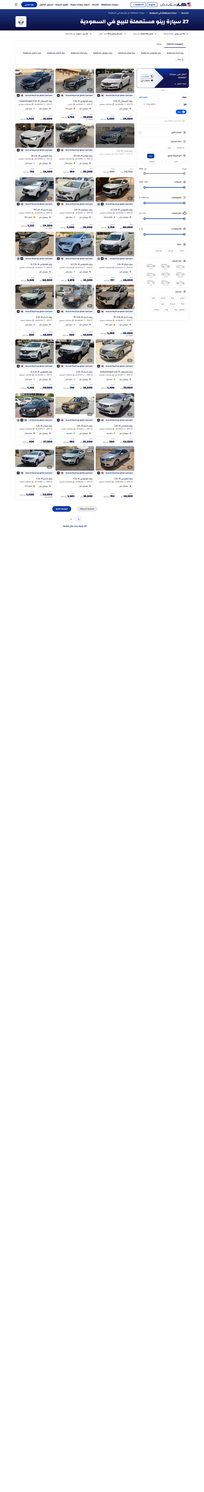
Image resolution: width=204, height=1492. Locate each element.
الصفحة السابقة (87, 509)
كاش (176, 161)
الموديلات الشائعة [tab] (175, 44)
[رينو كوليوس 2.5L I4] (74, 95)
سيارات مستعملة (109, 4)
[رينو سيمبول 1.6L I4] (74, 204)
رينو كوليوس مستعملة (151, 53)
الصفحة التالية (62, 509)
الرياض (182, 298)
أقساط (95, 4)
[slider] (184, 173)
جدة (172, 298)
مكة (182, 303)
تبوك (166, 309)
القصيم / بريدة (179, 309)
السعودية (139, 4)
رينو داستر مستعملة (175, 53)
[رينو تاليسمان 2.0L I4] (115, 95)
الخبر (153, 298)
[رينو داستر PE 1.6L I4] (34, 204)
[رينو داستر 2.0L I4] (34, 311)
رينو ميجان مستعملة (126, 53)
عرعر (162, 303)
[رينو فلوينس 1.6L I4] (115, 419)
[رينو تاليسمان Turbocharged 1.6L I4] (115, 365)
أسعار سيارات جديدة (80, 4)
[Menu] (16, 4)
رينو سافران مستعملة (32, 53)
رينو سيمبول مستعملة (102, 53)
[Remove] (183, 112)
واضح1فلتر (143, 97)
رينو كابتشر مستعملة (56, 53)
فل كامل (158, 250)
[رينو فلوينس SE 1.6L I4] (34, 149)
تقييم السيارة (61, 4)
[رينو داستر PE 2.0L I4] (115, 311)
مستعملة (180, 147)
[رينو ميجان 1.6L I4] (115, 149)
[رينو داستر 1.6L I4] (74, 419)
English (152, 4)
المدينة (172, 303)
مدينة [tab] (159, 44)
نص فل (170, 250)
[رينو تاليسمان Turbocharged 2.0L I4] (34, 95)
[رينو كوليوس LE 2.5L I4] (115, 204)
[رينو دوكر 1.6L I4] (115, 257)
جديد (169, 147)
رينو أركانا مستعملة (79, 53)
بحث (179, 59)
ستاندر (182, 250)
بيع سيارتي (29, 4)
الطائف (156, 309)
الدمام (163, 298)
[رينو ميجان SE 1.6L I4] (74, 149)
